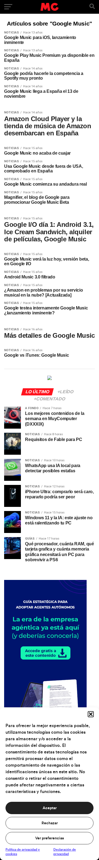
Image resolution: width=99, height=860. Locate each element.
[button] (91, 714)
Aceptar (50, 808)
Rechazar (50, 823)
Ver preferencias (49, 838)
